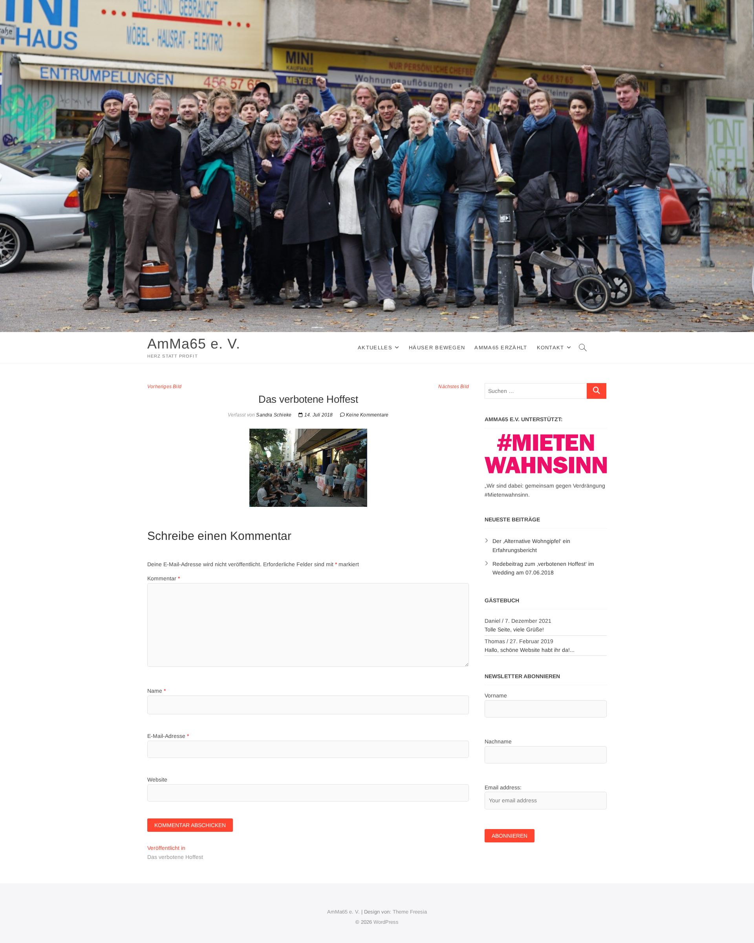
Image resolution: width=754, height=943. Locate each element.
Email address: (503, 787)
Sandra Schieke (273, 415)
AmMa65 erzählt (500, 347)
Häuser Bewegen (437, 347)
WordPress (386, 922)
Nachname (498, 741)
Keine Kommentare (367, 415)
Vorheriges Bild (164, 386)
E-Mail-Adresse (168, 736)
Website (157, 779)
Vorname (496, 695)
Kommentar (163, 578)
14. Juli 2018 (318, 415)
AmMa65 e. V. (193, 344)
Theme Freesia (410, 912)
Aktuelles (375, 347)
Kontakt (550, 347)
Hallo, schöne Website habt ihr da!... (530, 650)
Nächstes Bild (453, 386)
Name (156, 691)
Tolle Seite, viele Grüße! (514, 629)
